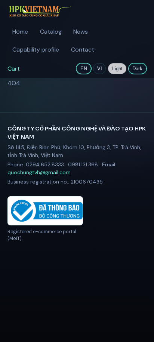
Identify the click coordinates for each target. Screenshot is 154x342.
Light (117, 68)
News (80, 32)
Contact (82, 49)
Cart (13, 69)
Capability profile (35, 49)
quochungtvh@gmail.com (39, 172)
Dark (137, 68)
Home (20, 32)
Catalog (51, 32)
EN (83, 68)
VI (99, 68)
